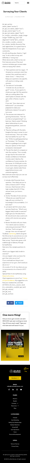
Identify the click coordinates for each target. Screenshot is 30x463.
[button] (28, 2)
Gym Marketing (15, 420)
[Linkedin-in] (13, 389)
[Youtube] (21, 389)
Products (14, 403)
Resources (14, 406)
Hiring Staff (15, 427)
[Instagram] (17, 389)
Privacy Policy (15, 446)
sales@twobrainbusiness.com (15, 386)
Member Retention (15, 425)
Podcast (15, 417)
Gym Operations (15, 429)
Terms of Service (15, 444)
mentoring (12, 234)
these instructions (8, 276)
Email (15, 384)
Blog (15, 408)
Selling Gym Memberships (15, 422)
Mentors (15, 398)
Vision (15, 432)
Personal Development (15, 434)
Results (15, 401)
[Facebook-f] (9, 389)
